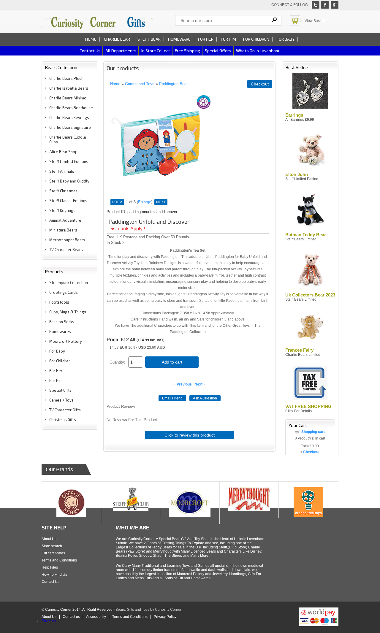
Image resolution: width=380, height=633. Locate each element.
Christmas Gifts (62, 419)
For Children (256, 39)
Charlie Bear (117, 39)
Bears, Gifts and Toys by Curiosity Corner (148, 609)
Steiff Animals (61, 171)
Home (90, 39)
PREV (117, 202)
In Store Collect (155, 50)
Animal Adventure (65, 220)
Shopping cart (313, 432)
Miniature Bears (63, 230)
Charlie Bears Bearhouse (71, 107)
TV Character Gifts (65, 409)
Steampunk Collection (68, 282)
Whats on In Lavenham (257, 50)
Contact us (90, 50)
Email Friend (172, 398)
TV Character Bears (66, 249)
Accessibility (96, 617)
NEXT (161, 202)
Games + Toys (61, 400)
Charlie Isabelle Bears (68, 88)
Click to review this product (189, 435)
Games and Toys (139, 84)
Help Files (50, 567)
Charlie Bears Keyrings (69, 117)
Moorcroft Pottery (65, 341)
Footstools (59, 302)
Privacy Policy (165, 617)
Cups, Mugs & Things (67, 312)
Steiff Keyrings (62, 210)
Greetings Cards (63, 292)
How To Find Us (54, 574)
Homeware (179, 39)
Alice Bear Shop (63, 151)
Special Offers (218, 50)
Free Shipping (187, 50)
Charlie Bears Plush (66, 78)
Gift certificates (53, 553)
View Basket (314, 21)
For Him (229, 39)
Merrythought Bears (67, 239)
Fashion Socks (61, 321)
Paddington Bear (173, 84)
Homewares (60, 331)
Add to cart (172, 362)
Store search (52, 546)
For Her (205, 39)
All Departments (121, 50)
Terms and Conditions (59, 560)
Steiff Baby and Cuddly (69, 181)
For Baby (285, 39)
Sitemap (49, 621)
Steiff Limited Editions (68, 161)
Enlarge (144, 202)
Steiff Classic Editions (68, 200)
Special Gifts (60, 390)
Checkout (260, 84)
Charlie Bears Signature (70, 127)
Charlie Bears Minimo (67, 98)
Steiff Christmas (63, 190)
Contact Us (50, 582)
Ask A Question (205, 398)
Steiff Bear (149, 39)
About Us (49, 539)
